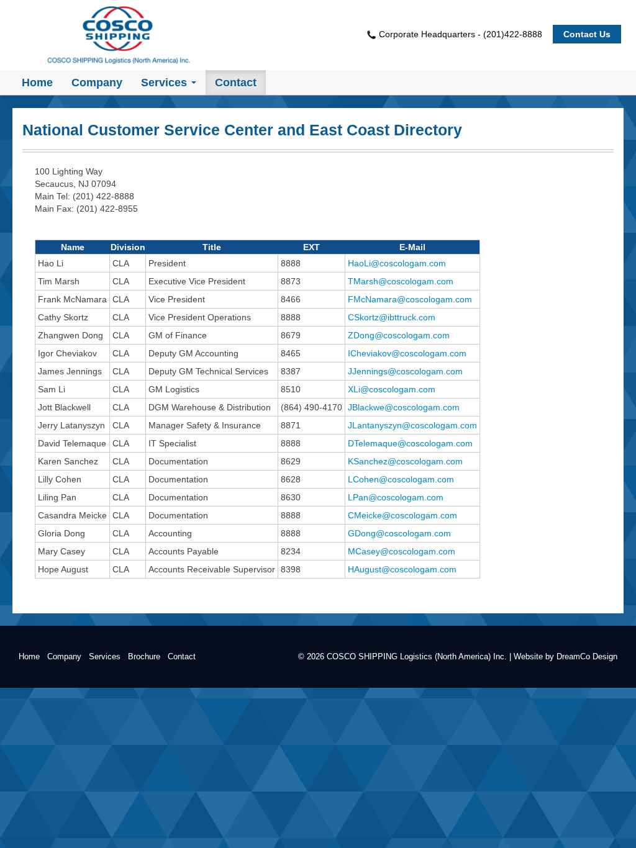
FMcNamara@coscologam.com (410, 299)
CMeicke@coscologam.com (402, 515)
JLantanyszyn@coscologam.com (412, 425)
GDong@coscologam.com (399, 533)
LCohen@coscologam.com (401, 479)
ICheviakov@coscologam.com (407, 353)
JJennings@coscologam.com (405, 371)
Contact (182, 656)
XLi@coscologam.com (391, 389)
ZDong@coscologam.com (399, 335)
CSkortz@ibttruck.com (391, 317)
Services (104, 656)
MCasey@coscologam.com (401, 551)
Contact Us (587, 34)
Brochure (144, 656)
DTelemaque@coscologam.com (410, 443)
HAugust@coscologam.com (402, 569)
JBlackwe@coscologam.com (404, 407)
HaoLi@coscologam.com (397, 263)
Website (528, 656)
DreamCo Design (586, 656)
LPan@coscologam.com (395, 497)
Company (64, 656)
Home (29, 656)
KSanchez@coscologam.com (405, 461)
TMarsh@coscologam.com (400, 281)
